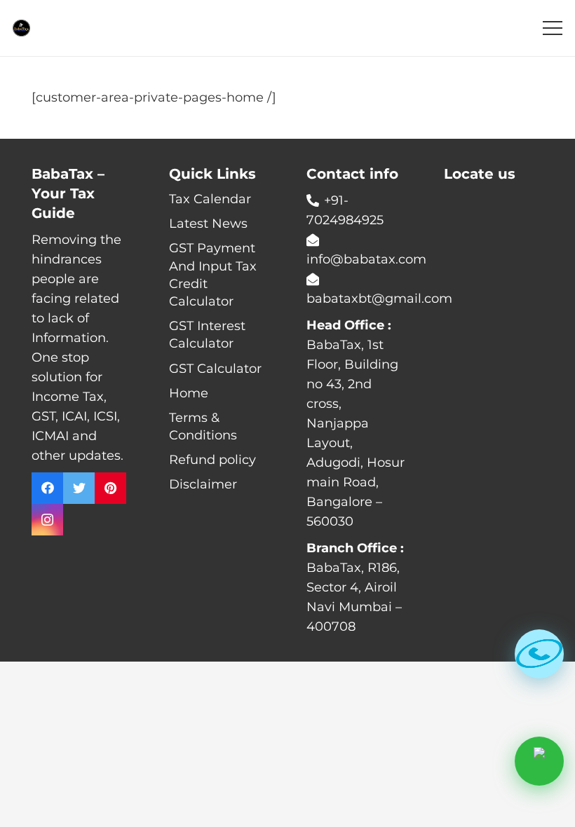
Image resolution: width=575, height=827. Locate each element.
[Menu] (553, 28)
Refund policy (212, 459)
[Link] (21, 28)
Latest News (208, 223)
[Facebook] (47, 488)
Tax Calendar (210, 199)
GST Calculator (215, 368)
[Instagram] (47, 519)
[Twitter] (79, 488)
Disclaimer (203, 484)
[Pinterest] (110, 488)
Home (188, 393)
